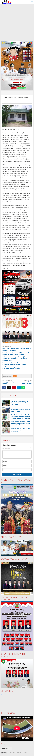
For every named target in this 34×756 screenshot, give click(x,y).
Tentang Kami (12, 752)
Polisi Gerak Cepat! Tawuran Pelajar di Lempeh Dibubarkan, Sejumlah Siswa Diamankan (21, 409)
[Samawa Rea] (6, 2)
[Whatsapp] (23, 387)
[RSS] (15, 376)
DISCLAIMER (25, 752)
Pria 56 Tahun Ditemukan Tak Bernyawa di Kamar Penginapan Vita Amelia (20, 402)
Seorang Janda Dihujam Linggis (9, 381)
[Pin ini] (14, 387)
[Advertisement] (17, 22)
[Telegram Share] (19, 387)
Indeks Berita (4, 753)
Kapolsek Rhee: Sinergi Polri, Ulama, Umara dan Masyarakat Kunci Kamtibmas (21, 430)
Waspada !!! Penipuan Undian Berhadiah (25, 381)
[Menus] (32, 2)
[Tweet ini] (9, 387)
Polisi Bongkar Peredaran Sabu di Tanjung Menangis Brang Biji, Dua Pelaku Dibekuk (20, 423)
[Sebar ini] (4, 387)
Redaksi (19, 752)
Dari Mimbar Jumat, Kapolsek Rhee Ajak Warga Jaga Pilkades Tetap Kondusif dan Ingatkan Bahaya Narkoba (15, 358)
